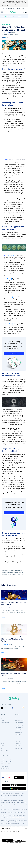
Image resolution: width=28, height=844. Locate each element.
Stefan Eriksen (5, 607)
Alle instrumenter (18, 718)
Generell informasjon (5, 766)
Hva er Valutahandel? (19, 727)
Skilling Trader (17, 741)
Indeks (2, 745)
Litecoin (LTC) (9, 297)
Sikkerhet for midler (5, 722)
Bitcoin (23, 110)
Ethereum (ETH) (9, 255)
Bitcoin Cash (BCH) (10, 324)
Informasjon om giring (19, 723)
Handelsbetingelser (19, 729)
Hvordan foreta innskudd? (6, 759)
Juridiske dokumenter (5, 768)
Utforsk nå (14, 353)
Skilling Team (6, 32)
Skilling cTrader (18, 743)
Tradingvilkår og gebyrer (19, 722)
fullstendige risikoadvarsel (18, 817)
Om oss (2, 717)
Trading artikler (18, 734)
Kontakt (2, 720)
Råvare (2, 747)
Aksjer (2, 743)
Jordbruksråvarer (4, 750)
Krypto (2, 748)
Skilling (2, 16)
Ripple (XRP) (8, 279)
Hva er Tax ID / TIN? (4, 764)
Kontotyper (17, 717)
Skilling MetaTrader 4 (19, 747)
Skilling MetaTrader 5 (19, 748)
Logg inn (24, 12)
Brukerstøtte (17, 8)
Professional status (18, 732)
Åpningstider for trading (19, 720)
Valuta (2, 741)
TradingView (17, 745)
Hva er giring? (17, 730)
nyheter (6, 564)
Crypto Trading (10, 16)
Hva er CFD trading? (19, 725)
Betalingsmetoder (4, 758)
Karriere (2, 718)
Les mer (3, 617)
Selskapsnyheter (4, 723)
